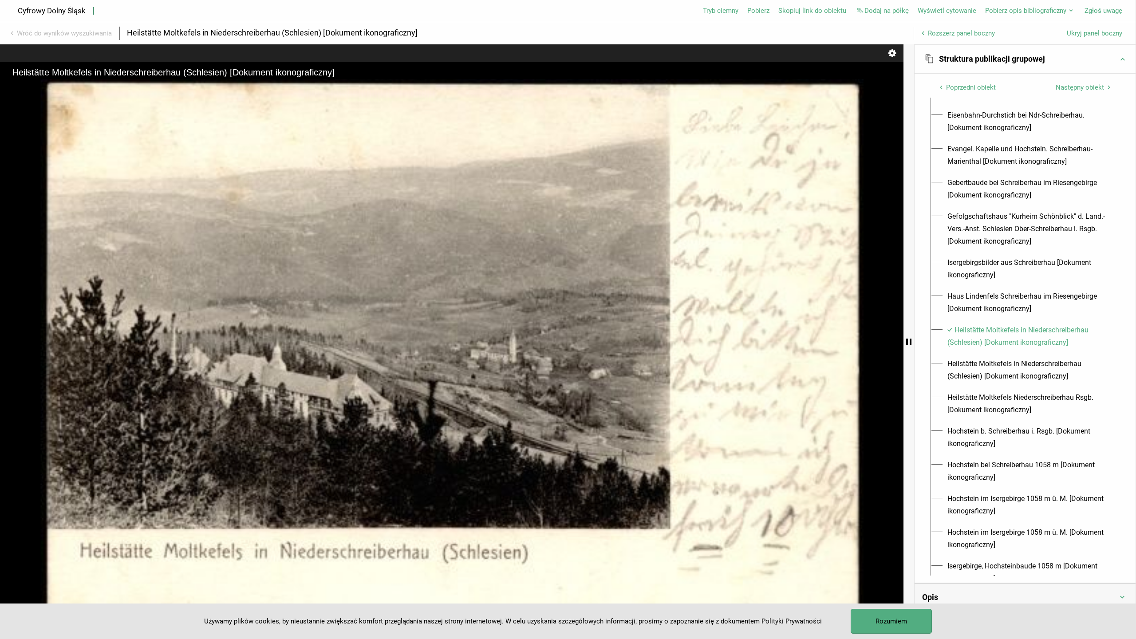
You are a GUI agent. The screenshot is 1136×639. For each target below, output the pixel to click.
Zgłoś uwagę (1103, 11)
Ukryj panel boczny (1094, 33)
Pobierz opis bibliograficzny (1025, 11)
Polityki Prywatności (791, 621)
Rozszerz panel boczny (961, 33)
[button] (1025, 59)
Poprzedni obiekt (971, 87)
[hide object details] (908, 341)
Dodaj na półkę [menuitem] (886, 11)
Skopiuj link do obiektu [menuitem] (812, 11)
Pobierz (758, 11)
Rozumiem (891, 621)
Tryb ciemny (720, 11)
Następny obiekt (1080, 87)
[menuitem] (1030, 121)
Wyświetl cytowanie (947, 11)
